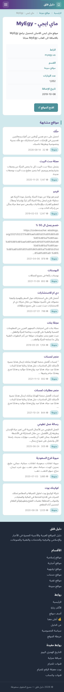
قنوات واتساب (53, 675)
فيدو (56, 191)
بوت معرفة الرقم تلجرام (49, 669)
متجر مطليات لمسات (46, 390)
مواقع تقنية (55, 580)
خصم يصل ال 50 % (47, 225)
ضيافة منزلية (54, 657)
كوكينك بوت (52, 487)
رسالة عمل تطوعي (48, 424)
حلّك (56, 131)
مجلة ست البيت (49, 161)
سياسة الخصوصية (51, 630)
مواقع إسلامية (54, 557)
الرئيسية (57, 13)
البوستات (53, 270)
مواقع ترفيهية (54, 569)
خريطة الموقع (54, 636)
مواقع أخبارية (54, 563)
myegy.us (50, 54)
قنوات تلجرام (54, 663)
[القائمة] (6, 4)
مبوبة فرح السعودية (47, 458)
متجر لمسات (51, 356)
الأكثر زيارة (56, 607)
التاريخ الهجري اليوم (51, 652)
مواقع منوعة (44, 13)
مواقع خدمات (54, 574)
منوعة (54, 149)
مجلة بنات (53, 322)
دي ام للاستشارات (48, 292)
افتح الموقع (47, 107)
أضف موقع (55, 613)
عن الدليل (56, 624)
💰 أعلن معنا (54, 619)
